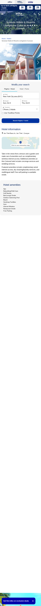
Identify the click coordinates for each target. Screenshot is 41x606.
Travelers (6, 107)
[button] (38, 62)
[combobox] (21, 97)
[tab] (9, 89)
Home (4, 38)
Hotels (9, 38)
